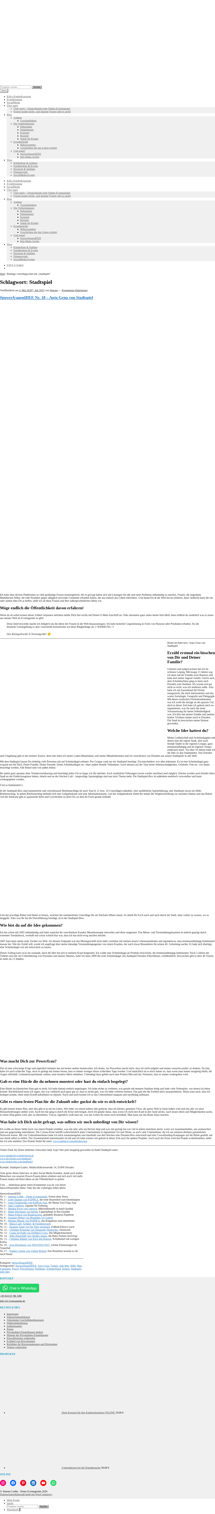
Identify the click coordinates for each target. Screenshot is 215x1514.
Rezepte (24, 135)
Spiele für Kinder (29, 138)
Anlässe (17, 117)
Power (15, 1268)
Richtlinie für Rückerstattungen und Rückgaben (32, 1344)
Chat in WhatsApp (22, 1288)
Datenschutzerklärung (18, 1317)
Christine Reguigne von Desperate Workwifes (33, 1229)
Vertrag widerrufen (17, 1347)
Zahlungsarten (14, 1326)
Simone (54, 290)
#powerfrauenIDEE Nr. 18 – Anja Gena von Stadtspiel (46, 297)
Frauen (54, 1265)
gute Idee (64, 1265)
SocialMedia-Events (24, 175)
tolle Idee (5, 1271)
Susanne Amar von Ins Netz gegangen (29, 1226)
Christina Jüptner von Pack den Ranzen (30, 1239)
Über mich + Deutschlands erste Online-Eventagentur (41, 108)
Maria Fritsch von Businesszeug (25, 1214)
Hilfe (73, 1265)
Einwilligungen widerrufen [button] (21, 1338)
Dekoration (26, 126)
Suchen (36, 87)
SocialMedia (13, 102)
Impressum (12, 1314)
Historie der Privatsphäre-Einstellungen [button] (27, 1335)
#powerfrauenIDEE (30, 154)
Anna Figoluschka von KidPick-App (27, 1202)
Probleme (40, 1268)
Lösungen (5, 1268)
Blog (9, 114)
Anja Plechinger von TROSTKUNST (29, 1245)
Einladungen (27, 129)
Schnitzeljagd (53, 1268)
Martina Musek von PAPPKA (24, 1220)
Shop (9, 160)
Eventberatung (14, 99)
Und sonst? (19, 151)
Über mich (12, 105)
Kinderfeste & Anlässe (25, 163)
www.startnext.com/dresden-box (70, 1141)
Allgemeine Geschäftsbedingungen (25, 1320)
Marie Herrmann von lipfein (23, 1211)
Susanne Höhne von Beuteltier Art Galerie (30, 1217)
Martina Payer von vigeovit (22, 1208)
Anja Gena (43, 1265)
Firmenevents (20, 172)
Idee (79, 1265)
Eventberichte (20, 141)
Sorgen (66, 1268)
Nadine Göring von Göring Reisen (27, 1251)
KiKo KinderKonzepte (19, 96)
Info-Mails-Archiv (29, 157)
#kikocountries (28, 144)
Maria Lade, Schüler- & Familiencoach (30, 1223)
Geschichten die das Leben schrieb (38, 147)
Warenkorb (13, 1509)
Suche (10, 1503)
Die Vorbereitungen (23, 123)
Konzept (24, 132)
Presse (10, 1329)
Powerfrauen (27, 1268)
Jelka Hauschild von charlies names (28, 1235)
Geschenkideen (28, 120)
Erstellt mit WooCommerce (37, 1494)
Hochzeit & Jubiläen (24, 169)
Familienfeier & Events (25, 166)
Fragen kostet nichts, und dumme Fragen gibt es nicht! (42, 111)
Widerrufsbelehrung (17, 1323)
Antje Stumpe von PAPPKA (23, 1199)
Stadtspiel (76, 1268)
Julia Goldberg (16, 1205)
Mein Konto (13, 1500)
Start (2, 273)
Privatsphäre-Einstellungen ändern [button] (25, 1332)
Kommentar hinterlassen (75, 290)
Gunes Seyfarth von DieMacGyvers (28, 1232)
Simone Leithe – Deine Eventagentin (27, 1196)
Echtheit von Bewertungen (21, 1341)
